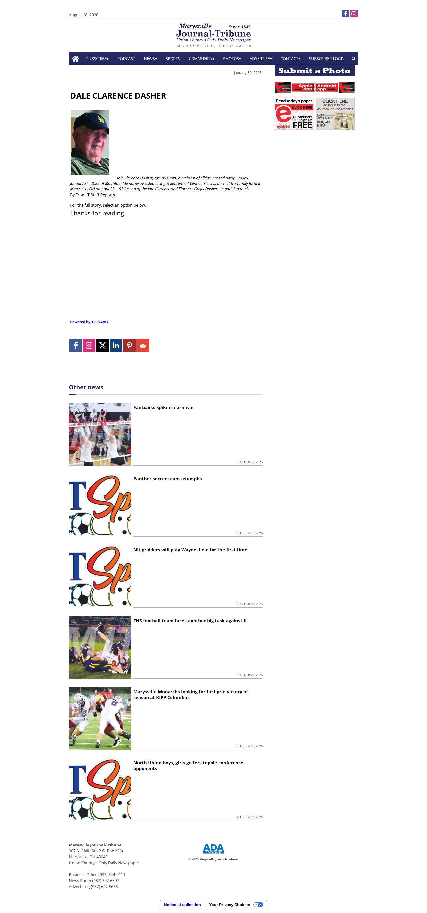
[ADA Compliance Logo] (213, 854)
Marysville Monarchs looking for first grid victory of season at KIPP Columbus (190, 694)
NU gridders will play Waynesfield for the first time (190, 550)
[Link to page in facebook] (345, 13)
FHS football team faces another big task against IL (190, 621)
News (149, 58)
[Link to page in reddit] (142, 345)
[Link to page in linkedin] (116, 345)
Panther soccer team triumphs (167, 479)
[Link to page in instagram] (354, 13)
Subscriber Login (327, 58)
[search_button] (353, 59)
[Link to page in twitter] (102, 345)
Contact (289, 58)
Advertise (260, 58)
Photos (231, 58)
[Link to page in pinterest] (129, 345)
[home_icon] (75, 58)
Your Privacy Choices (229, 904)
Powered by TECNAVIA (89, 321)
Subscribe (96, 58)
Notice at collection (182, 904)
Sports (173, 58)
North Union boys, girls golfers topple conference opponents (188, 765)
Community (201, 58)
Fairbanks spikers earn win (163, 407)
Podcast (126, 58)
